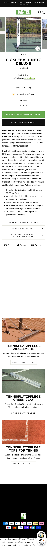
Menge (23, 100)
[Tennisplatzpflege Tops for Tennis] (23, 432)
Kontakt (23, 505)
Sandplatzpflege (23, 362)
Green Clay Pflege (23, 413)
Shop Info (23, 488)
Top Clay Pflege (23, 464)
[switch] (41, 543)
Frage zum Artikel (23, 228)
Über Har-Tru (23, 497)
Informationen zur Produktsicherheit (23, 235)
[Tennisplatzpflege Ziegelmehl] (23, 330)
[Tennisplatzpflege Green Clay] (23, 381)
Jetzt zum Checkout (23, 122)
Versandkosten (29, 78)
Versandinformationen (24, 222)
